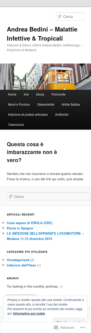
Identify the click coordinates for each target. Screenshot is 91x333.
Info (26, 94)
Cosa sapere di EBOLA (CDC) (29, 222)
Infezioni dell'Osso (21, 265)
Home (12, 94)
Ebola (40, 94)
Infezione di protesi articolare (28, 114)
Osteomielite (45, 104)
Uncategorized (18, 259)
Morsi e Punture (19, 104)
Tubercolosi (16, 124)
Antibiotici (62, 114)
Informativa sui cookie (29, 313)
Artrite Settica (71, 104)
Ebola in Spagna (20, 228)
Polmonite (58, 94)
